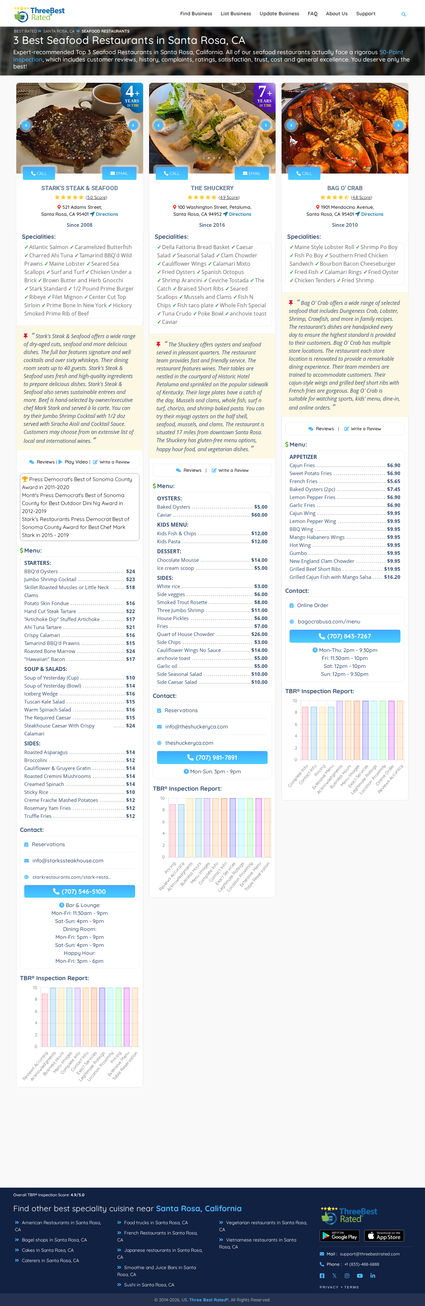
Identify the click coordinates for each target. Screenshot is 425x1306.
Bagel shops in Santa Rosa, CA (54, 1240)
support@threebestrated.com (370, 1253)
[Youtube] (360, 1276)
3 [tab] (79, 158)
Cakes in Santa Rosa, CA (47, 1250)
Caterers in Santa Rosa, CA (50, 1260)
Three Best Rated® (208, 1299)
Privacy (329, 1287)
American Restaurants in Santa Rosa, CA (58, 1226)
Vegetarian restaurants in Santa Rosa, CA (263, 1226)
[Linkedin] (373, 1276)
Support (366, 13)
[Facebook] (322, 1276)
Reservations (48, 844)
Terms (351, 1287)
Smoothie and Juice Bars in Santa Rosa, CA (156, 1270)
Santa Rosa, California (199, 1208)
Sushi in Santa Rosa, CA (148, 1285)
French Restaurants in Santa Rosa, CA (157, 1236)
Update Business (279, 13)
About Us (337, 13)
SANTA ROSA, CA (59, 31)
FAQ (312, 13)
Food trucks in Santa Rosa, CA (155, 1223)
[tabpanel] (79, 128)
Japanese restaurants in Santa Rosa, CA (160, 1253)
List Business (236, 13)
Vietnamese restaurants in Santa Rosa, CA (257, 1243)
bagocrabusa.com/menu (329, 621)
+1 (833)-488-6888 (361, 1264)
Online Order (312, 605)
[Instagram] (347, 1276)
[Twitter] (334, 1276)
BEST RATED (25, 31)
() (96, 197)
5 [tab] (90, 158)
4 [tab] (84, 158)
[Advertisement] (212, 1140)
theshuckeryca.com (189, 742)
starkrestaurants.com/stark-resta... (72, 877)
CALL (41, 173)
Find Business (196, 13)
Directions (106, 214)
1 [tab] (68, 158)
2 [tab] (74, 158)
